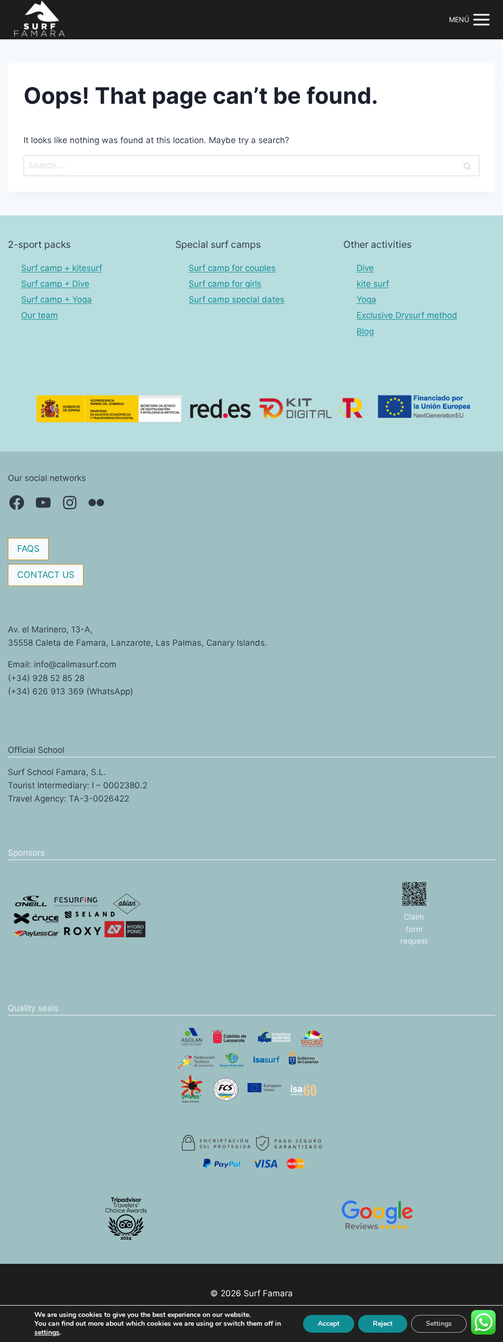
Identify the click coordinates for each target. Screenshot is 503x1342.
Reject (382, 1323)
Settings (439, 1323)
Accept (328, 1323)
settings (46, 1332)
